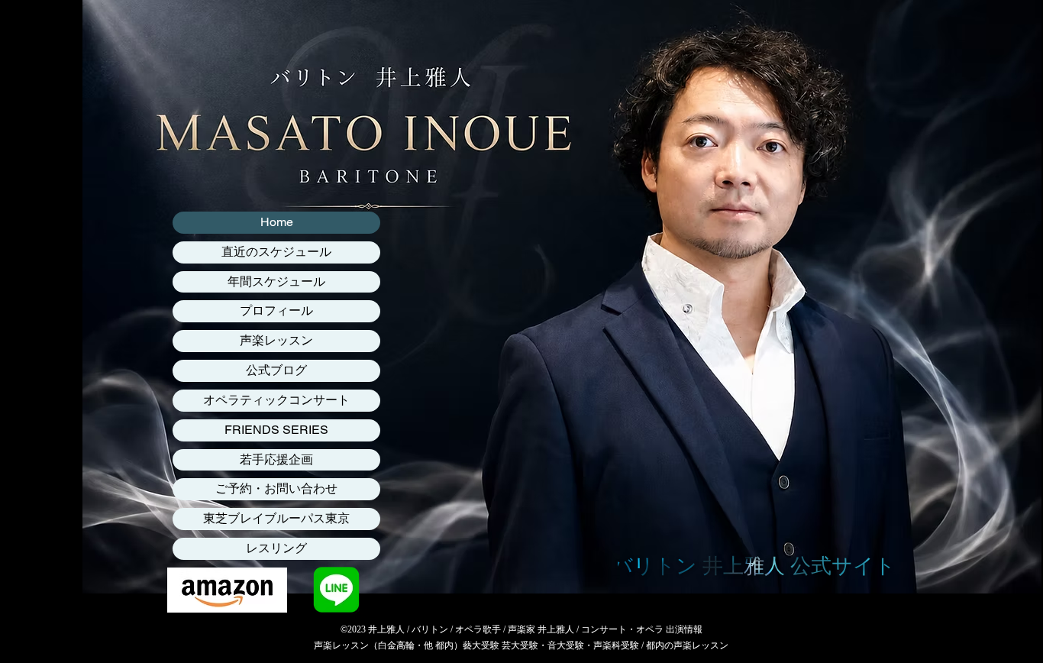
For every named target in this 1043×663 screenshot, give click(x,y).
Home (276, 222)
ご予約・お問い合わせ (276, 488)
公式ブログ (276, 370)
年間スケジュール (276, 281)
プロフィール (276, 310)
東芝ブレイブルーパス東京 (276, 518)
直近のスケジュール (276, 251)
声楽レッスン (276, 340)
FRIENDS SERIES (276, 429)
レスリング (276, 548)
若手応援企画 (276, 459)
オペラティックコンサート (276, 400)
